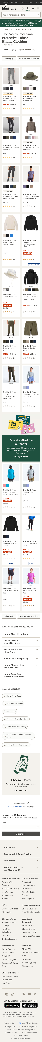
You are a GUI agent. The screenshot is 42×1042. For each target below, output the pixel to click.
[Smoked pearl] (4, 88)
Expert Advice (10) (26, 50)
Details (34, 818)
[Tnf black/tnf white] (34, 88)
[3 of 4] (11, 85)
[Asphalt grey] (11, 137)
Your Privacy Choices (29, 1023)
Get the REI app (21, 790)
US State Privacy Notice (28, 1027)
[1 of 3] (9, 134)
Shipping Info (28, 898)
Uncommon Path (29, 932)
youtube (30, 994)
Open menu (38, 8)
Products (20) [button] (9, 50)
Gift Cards (6, 912)
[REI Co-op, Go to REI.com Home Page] (5, 8)
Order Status (27, 882)
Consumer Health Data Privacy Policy (21, 1030)
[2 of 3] (11, 134)
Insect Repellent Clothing (16, 727)
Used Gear (6, 935)
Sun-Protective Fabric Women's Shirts (19, 735)
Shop (13, 9)
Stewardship (27, 966)
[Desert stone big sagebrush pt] (4, 289)
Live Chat (6, 983)
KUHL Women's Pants (15, 704)
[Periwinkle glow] (27, 387)
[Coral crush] (4, 485)
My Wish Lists (7, 892)
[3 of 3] (12, 134)
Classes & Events (29, 929)
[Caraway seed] (26, 289)
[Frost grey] (29, 137)
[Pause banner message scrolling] (39, 21)
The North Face (7, 29)
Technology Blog (29, 962)
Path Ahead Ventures (31, 936)
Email (4, 823)
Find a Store (7, 980)
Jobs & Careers (8, 949)
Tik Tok (12, 994)
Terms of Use (9, 1023)
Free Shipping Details (31, 912)
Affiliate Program (9, 959)
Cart (33, 8)
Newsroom (26, 959)
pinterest (24, 994)
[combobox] (21, 14)
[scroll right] (38, 138)
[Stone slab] (27, 341)
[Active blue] (11, 235)
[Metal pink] (33, 137)
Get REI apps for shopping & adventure (21, 1001)
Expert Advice (28, 925)
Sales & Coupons (29, 909)
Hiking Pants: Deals (14, 696)
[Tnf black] (7, 88)
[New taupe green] (24, 88)
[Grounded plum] (24, 186)
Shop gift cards (21, 457)
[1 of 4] (9, 85)
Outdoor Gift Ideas (10, 909)
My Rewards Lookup (10, 888)
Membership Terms (21, 1036)
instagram (7, 994)
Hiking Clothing (27, 29)
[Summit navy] (11, 88)
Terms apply (21, 453)
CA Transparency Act (29, 1033)
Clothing (17, 29)
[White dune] (31, 88)
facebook (18, 994)
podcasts (35, 994)
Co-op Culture (8, 952)
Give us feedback (15, 806)
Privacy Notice (10, 1027)
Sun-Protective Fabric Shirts (17, 719)
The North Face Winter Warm (18, 745)
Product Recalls (11, 1033)
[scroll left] (23, 138)
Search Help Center (10, 976)
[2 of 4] (10, 85)
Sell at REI (6, 956)
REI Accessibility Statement (21, 1039)
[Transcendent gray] (27, 88)
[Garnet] (26, 137)
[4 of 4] (12, 85)
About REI (26, 949)
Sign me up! (21, 834)
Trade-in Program (9, 939)
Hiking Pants (11, 711)
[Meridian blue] (7, 485)
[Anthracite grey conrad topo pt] (7, 289)
